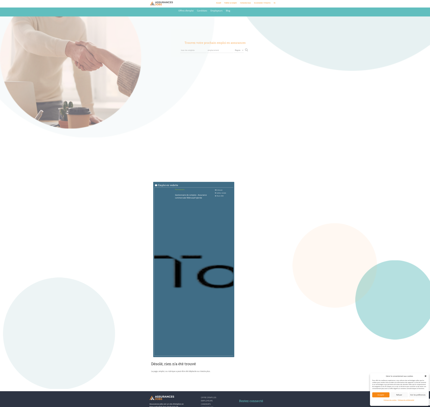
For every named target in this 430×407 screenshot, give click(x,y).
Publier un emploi (230, 3)
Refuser (399, 395)
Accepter (380, 395)
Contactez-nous (245, 3)
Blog (228, 10)
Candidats (202, 10)
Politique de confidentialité (406, 400)
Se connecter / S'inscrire (262, 3)
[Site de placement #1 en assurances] (163, 3)
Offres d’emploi (186, 10)
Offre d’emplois (208, 397)
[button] (425, 376)
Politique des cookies (390, 400)
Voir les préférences (417, 395)
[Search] (247, 49)
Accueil (218, 3)
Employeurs (217, 10)
